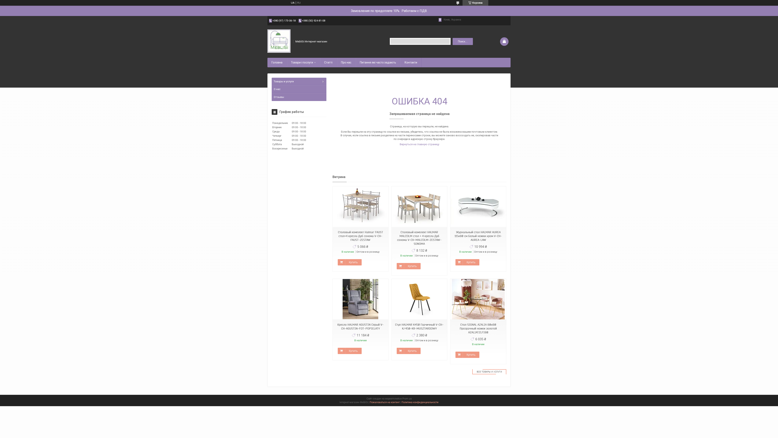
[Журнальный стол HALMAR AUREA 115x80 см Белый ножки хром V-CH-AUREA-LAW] (478, 206)
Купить (353, 262)
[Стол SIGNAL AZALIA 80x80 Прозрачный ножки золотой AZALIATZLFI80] (478, 299)
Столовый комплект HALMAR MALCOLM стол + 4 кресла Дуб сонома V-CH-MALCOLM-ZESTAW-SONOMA (419, 238)
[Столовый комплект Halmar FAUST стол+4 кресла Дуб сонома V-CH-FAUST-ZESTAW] (360, 206)
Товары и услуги (284, 81)
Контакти (411, 62)
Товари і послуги (302, 62)
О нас (277, 89)
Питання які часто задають (378, 62)
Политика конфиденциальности (420, 402)
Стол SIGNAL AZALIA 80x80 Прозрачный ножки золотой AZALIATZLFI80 (478, 328)
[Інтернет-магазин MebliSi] (279, 41)
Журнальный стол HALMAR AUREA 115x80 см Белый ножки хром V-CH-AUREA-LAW (478, 236)
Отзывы (279, 97)
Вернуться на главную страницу (419, 144)
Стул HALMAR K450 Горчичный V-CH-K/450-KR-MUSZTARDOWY (419, 326)
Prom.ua (407, 398)
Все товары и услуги (489, 371)
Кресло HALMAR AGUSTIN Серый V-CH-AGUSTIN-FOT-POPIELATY (360, 326)
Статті (328, 62)
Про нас (346, 62)
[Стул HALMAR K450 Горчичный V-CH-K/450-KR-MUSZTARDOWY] (419, 299)
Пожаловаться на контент (385, 402)
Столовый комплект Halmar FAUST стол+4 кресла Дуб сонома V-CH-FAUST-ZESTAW (360, 236)
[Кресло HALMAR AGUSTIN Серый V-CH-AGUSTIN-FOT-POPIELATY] (360, 299)
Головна (276, 62)
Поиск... (463, 41)
